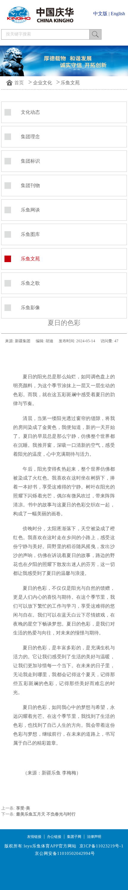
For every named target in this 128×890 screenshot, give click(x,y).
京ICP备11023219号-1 (101, 846)
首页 (19, 82)
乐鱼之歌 (30, 283)
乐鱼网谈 (30, 209)
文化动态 (30, 112)
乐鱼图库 (30, 234)
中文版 (100, 13)
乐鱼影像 (30, 307)
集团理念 (30, 136)
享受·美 (23, 808)
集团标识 (30, 161)
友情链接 (34, 837)
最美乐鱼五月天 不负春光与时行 (46, 814)
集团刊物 (30, 185)
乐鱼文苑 (70, 82)
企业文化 (42, 82)
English (118, 13)
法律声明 (94, 837)
